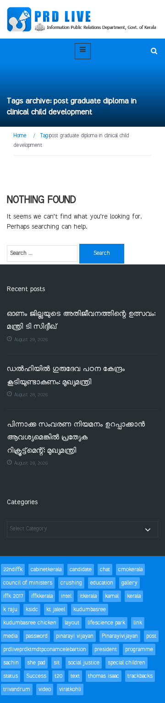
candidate (81, 569)
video (44, 689)
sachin (11, 662)
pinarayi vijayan (75, 636)
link (137, 622)
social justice (83, 662)
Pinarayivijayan (120, 636)
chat (105, 569)
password (37, 636)
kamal (112, 596)
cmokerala (130, 569)
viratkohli (70, 689)
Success (36, 676)
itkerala (88, 596)
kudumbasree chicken (29, 622)
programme (139, 649)
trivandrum (16, 689)
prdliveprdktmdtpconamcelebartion (44, 649)
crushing (71, 582)
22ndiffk (12, 569)
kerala (134, 596)
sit (57, 662)
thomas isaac (103, 676)
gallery (129, 582)
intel (66, 596)
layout (72, 622)
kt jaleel (55, 609)
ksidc (32, 609)
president (105, 649)
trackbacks (140, 676)
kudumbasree (89, 609)
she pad (36, 662)
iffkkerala (42, 596)
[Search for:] (42, 253)
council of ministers (27, 582)
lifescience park (106, 622)
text (75, 676)
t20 (58, 676)
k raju (10, 609)
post (151, 636)
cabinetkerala (46, 569)
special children (126, 662)
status (10, 676)
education (101, 582)
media (10, 636)
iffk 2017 (13, 596)
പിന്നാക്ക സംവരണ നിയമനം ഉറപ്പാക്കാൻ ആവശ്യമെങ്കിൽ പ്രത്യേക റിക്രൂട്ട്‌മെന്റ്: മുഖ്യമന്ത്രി (76, 438)
